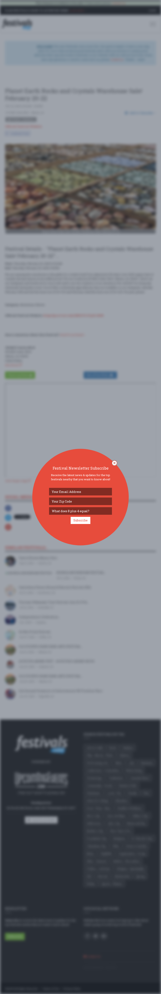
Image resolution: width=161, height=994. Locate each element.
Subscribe (80, 520)
